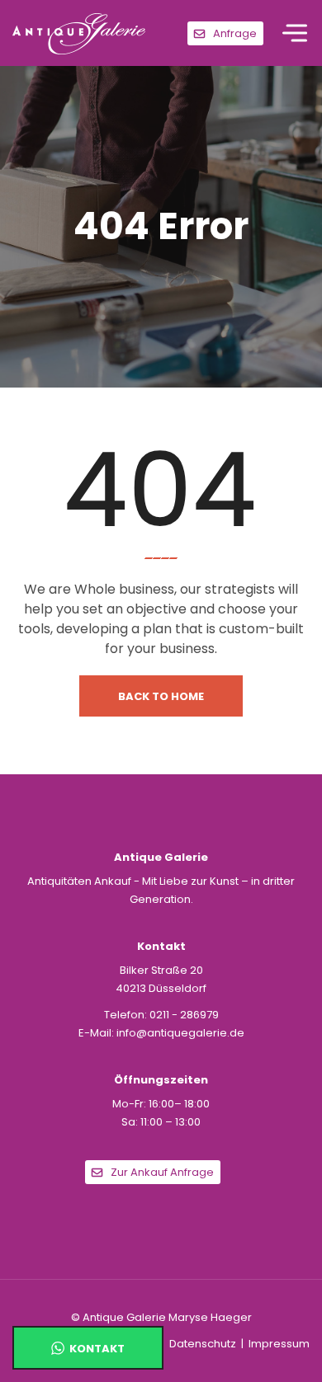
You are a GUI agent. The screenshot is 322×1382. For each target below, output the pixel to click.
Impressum (279, 1343)
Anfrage (235, 33)
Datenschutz (202, 1343)
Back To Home (161, 696)
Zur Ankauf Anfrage (162, 1172)
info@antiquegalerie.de (180, 1033)
